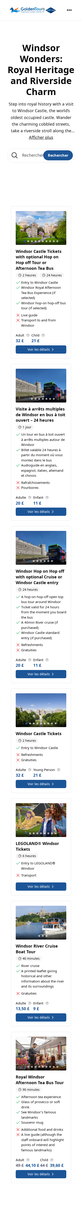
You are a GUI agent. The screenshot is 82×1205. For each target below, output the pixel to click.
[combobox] (41, 155)
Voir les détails (39, 349)
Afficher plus (41, 137)
